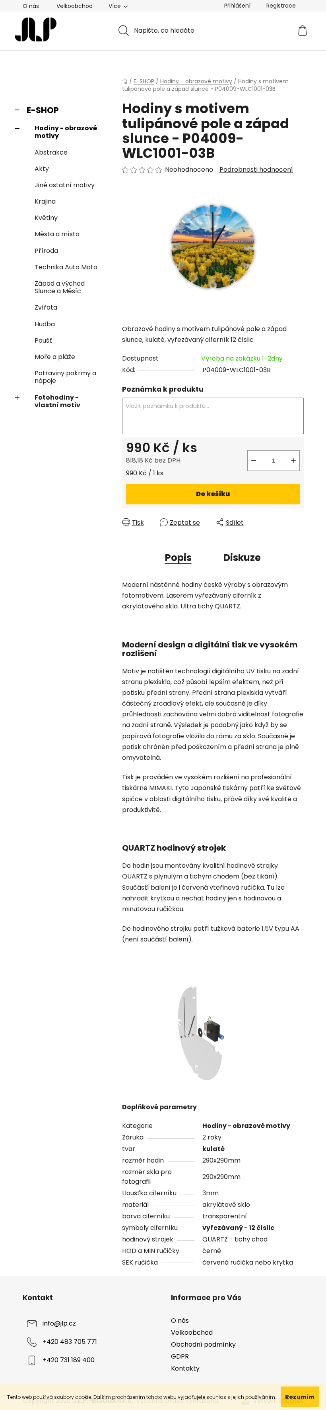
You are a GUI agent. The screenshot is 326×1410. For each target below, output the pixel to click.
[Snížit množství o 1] (254, 461)
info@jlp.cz (59, 1323)
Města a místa (57, 234)
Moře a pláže (55, 356)
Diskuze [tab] (242, 557)
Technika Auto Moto (66, 267)
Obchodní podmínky (203, 1344)
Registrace (281, 6)
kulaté (213, 1148)
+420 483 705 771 (70, 1341)
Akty (42, 168)
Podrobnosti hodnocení (256, 169)
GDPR (180, 1356)
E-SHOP (43, 110)
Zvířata (46, 307)
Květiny (46, 217)
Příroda (46, 250)
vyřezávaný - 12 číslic (238, 1227)
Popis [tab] (178, 557)
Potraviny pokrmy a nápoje (65, 377)
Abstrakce (51, 152)
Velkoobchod (74, 6)
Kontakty (185, 1368)
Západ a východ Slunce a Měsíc (60, 287)
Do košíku (213, 493)
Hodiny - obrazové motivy (66, 132)
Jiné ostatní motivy (65, 185)
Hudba (45, 324)
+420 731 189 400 (69, 1360)
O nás (31, 6)
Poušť (43, 340)
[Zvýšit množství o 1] (293, 461)
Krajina (45, 201)
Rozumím (299, 1397)
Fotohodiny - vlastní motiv (57, 401)
